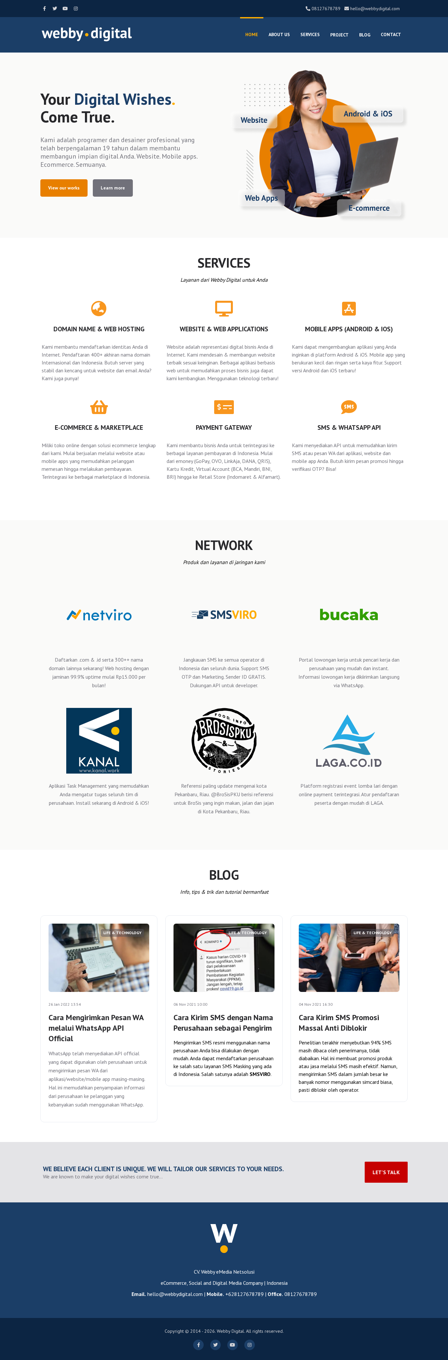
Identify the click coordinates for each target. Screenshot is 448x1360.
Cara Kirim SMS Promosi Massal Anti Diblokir (339, 1022)
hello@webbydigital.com (375, 8)
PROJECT (339, 35)
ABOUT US (279, 34)
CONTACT (391, 34)
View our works (64, 188)
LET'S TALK (386, 1172)
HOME (251, 34)
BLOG (364, 35)
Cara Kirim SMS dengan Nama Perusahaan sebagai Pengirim (223, 1022)
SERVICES (310, 34)
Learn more (113, 188)
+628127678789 (244, 1294)
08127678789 (326, 8)
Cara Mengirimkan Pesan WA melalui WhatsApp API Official (96, 1027)
